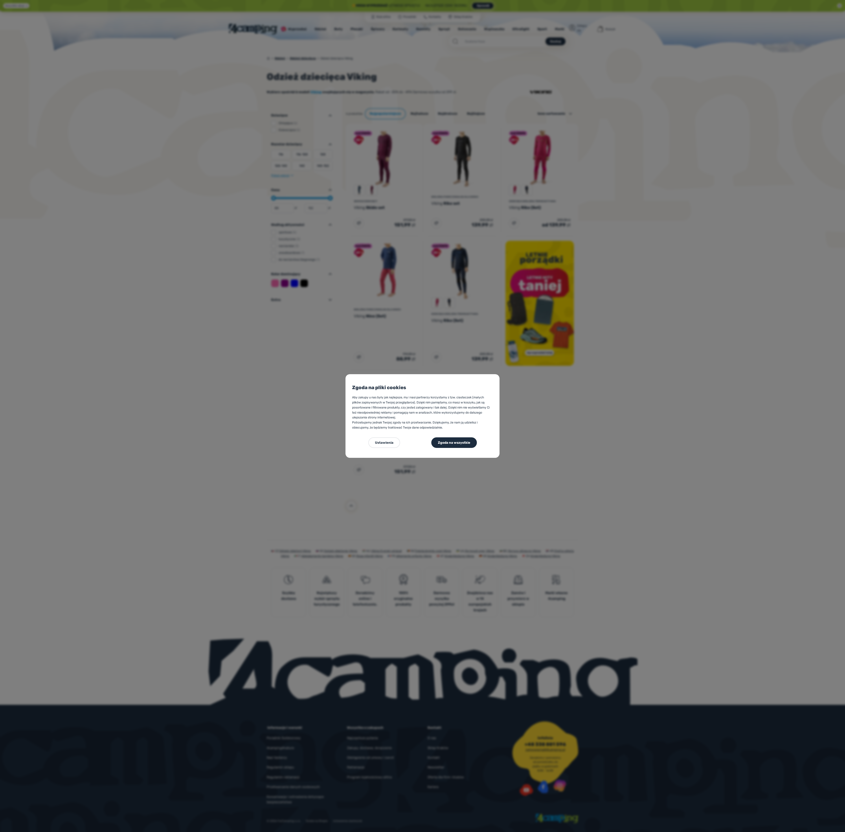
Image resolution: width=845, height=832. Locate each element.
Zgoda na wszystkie (454, 443)
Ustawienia (384, 443)
